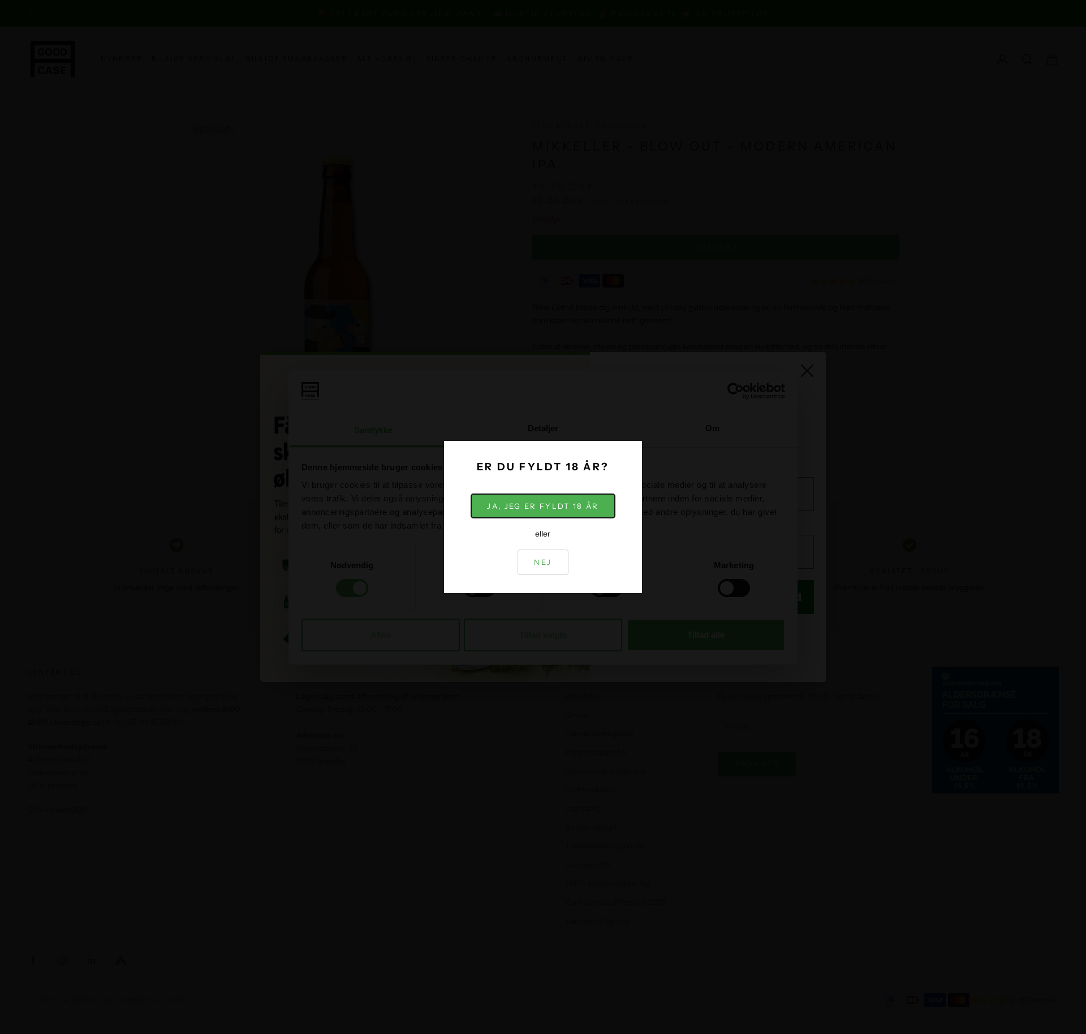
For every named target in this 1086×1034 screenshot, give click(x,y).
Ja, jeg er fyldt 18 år (542, 505)
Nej (542, 562)
